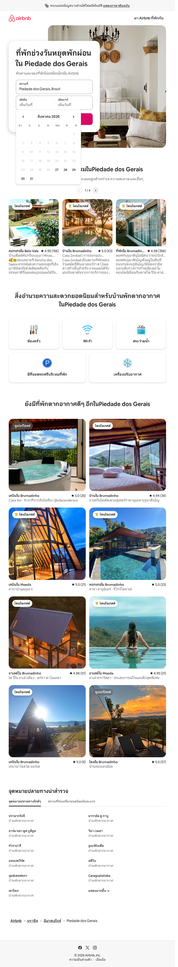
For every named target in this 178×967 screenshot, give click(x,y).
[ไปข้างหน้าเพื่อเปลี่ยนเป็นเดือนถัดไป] (73, 116)
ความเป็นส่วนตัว (80, 960)
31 (31, 179)
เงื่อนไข (100, 960)
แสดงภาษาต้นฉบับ (116, 6)
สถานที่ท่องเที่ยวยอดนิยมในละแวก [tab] (71, 801)
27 (57, 170)
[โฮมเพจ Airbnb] (20, 18)
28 (65, 170)
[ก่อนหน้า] (79, 190)
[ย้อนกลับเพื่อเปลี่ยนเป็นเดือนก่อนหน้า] (23, 116)
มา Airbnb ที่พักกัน (148, 18)
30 (23, 179)
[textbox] (35, 105)
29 (74, 170)
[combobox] (54, 89)
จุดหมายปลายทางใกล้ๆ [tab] (25, 801)
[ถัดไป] (95, 190)
